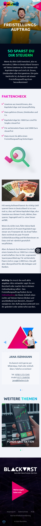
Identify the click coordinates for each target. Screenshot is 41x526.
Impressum (11, 511)
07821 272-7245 (22, 374)
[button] (4, 522)
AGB (32, 511)
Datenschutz (23, 511)
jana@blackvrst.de (20, 380)
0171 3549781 (23, 377)
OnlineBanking (8, 295)
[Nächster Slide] (36, 342)
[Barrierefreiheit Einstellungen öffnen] (38, 250)
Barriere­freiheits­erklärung (20, 515)
